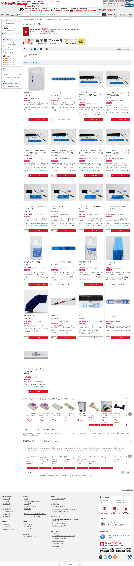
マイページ (20, 6)
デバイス (82, 316)
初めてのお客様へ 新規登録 (38, 3)
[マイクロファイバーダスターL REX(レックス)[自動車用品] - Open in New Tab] (32, 449)
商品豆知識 (6, 524)
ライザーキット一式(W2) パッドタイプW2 (117, 207)
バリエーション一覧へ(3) (63, 119)
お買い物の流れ (104, 500)
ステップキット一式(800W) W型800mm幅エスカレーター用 (117, 152)
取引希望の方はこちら (30, 536)
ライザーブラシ (30, 316)
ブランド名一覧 (7, 501)
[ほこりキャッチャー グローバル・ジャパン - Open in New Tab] (119, 449)
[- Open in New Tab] (105, 511)
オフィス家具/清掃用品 (51, 19)
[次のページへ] (130, 414)
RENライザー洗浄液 (32, 262)
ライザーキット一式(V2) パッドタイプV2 (90, 207)
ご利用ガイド (105, 497)
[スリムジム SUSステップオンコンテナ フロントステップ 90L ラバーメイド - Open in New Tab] (82, 407)
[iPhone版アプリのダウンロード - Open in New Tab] (107, 550)
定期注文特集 (6, 514)
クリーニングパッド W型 (61, 262)
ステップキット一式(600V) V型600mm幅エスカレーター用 (36, 152)
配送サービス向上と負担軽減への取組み (35, 514)
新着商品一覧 (6, 504)
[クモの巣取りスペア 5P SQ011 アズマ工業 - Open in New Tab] (106, 407)
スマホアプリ (6, 526)
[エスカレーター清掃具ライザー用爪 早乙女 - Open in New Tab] (44, 407)
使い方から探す (7, 516)
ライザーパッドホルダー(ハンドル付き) (35, 370)
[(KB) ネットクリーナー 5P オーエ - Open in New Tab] (106, 449)
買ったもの (122, 14)
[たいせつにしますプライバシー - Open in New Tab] (129, 557)
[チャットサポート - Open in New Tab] (112, 3)
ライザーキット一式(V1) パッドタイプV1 (62, 207)
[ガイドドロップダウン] (120, 5)
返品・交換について (120, 502)
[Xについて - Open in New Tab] (100, 558)
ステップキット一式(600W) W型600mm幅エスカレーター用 (117, 94)
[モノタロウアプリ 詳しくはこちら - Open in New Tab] (115, 544)
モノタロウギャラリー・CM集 (32, 516)
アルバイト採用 (28, 524)
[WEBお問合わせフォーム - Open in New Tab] (106, 3)
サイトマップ (55, 546)
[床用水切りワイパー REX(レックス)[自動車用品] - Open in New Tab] (69, 449)
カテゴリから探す (5, 14)
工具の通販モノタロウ (29, 19)
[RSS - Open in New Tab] (115, 558)
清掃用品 (61, 19)
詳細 (98, 14)
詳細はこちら (92, 475)
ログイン (22, 3)
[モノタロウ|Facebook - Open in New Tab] (110, 558)
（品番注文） (13, 14)
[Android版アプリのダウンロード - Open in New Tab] (123, 550)
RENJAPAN (39, 19)
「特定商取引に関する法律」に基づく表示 (63, 536)
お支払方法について (120, 500)
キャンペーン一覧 (8, 511)
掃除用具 (20, 14)
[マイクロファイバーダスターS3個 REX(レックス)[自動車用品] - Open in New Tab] (44, 449)
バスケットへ (40, 119)
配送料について (104, 502)
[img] (8, 3)
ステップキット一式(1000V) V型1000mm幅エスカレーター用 (91, 152)
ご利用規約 (55, 533)
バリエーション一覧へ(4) (118, 284)
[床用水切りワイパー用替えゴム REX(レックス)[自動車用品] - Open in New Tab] (82, 449)
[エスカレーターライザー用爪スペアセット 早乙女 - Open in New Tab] (69, 407)
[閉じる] (73, 47)
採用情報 (25, 521)
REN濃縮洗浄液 (85, 262)
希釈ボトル (28, 93)
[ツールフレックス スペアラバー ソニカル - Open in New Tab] (119, 407)
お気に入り (130, 14)
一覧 (43, 49)
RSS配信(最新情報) (8, 529)
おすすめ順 (126, 49)
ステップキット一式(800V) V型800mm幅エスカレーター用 (63, 152)
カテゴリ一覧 (6, 499)
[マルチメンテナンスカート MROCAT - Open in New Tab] (57, 449)
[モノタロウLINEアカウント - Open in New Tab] (105, 558)
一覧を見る (55, 441)
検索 (103, 15)
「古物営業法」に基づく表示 (60, 538)
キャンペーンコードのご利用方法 (39, 34)
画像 (37, 49)
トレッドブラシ (112, 316)
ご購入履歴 (37, 6)
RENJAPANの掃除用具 (32, 24)
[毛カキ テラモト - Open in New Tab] (94, 407)
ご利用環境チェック (57, 543)
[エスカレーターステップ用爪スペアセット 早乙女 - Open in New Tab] (57, 407)
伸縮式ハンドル (57, 316)
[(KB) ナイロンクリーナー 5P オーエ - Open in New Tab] (94, 449)
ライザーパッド (112, 262)
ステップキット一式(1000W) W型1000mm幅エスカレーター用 (91, 95)
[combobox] (62, 15)
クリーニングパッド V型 (60, 93)
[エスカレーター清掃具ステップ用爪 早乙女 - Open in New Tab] (32, 407)
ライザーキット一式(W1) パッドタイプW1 (35, 207)
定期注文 (29, 6)
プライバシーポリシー (58, 541)
